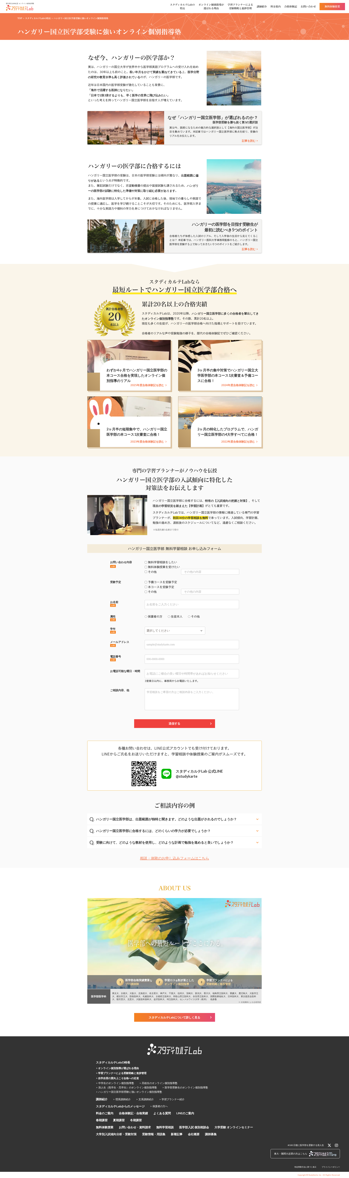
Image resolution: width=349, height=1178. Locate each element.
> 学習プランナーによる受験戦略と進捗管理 (121, 1073)
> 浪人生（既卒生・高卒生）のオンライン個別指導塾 (126, 1087)
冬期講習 (136, 1120)
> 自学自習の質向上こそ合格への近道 (117, 1078)
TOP (19, 18)
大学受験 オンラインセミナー (233, 1127)
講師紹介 (102, 1099)
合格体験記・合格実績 (133, 1113)
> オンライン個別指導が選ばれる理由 (117, 1068)
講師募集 (211, 1134)
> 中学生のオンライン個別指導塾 (115, 1083)
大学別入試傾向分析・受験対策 (116, 1134)
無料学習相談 (165, 1127)
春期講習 (102, 1120)
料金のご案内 (104, 1113)
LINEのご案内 (185, 1113)
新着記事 (176, 1134)
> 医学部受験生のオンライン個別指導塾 (185, 1087)
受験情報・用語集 (153, 1134)
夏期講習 (119, 1120)
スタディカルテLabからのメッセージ (120, 1106)
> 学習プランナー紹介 (171, 1099)
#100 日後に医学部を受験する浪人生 (306, 1145)
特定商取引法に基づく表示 (305, 1167)
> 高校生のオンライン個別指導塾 (158, 1083)
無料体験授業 (104, 1127)
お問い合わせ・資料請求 (135, 1127)
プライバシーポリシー (331, 1167)
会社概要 (194, 1134)
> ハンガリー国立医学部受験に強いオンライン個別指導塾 (129, 1091)
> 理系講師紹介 (122, 1099)
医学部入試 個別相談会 (194, 1127)
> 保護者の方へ (159, 1106)
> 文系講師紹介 (145, 1099)
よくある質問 (162, 1113)
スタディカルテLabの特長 (38, 18)
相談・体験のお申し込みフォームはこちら (174, 858)
